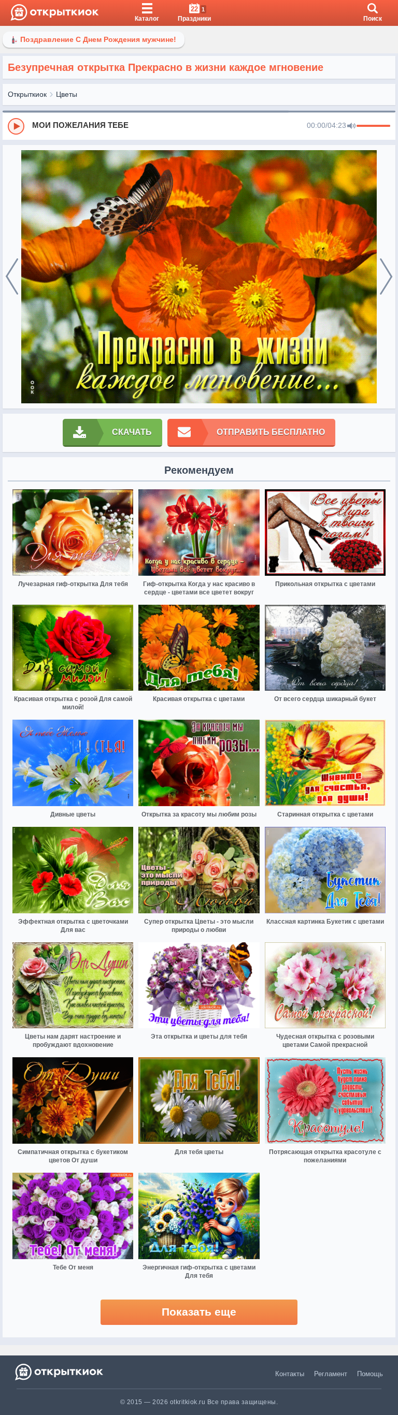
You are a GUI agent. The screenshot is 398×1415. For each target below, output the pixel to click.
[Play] (16, 126)
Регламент (330, 1374)
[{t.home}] (60, 1372)
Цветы (66, 94)
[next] (386, 277)
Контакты (289, 1374)
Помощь (370, 1374)
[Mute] (351, 126)
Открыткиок (27, 94)
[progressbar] (373, 126)
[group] (199, 126)
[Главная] (55, 13)
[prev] (12, 277)
